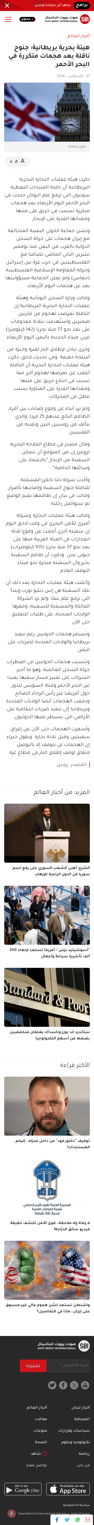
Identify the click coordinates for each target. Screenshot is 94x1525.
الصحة (41, 1443)
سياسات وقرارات (74, 1431)
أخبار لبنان (81, 1408)
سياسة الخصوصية (76, 1505)
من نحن (83, 1466)
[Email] (87, 1520)
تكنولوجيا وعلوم (75, 1443)
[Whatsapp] (77, 1520)
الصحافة (82, 1419)
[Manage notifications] (11, 1513)
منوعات (40, 1431)
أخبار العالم (78, 36)
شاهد (36, 1454)
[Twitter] (67, 1520)
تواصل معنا (36, 1466)
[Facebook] (57, 1520)
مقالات (40, 1419)
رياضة (84, 1454)
